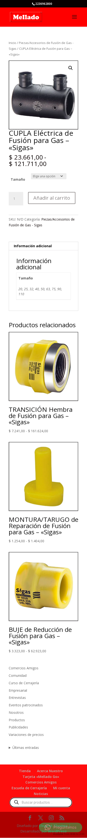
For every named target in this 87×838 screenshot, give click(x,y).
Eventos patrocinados (26, 705)
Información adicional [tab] (33, 246)
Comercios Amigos (23, 668)
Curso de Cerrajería (24, 683)
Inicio (12, 43)
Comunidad (18, 675)
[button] (70, 68)
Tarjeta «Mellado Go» (40, 776)
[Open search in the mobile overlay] (41, 802)
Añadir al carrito (51, 198)
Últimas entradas (25, 747)
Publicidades (18, 727)
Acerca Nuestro (50, 771)
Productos (17, 720)
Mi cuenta (61, 788)
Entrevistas (17, 697)
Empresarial (18, 690)
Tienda (25, 771)
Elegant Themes (53, 825)
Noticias (41, 793)
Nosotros (16, 712)
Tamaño (18, 179)
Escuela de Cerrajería (29, 788)
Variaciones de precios (26, 734)
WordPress (57, 831)
